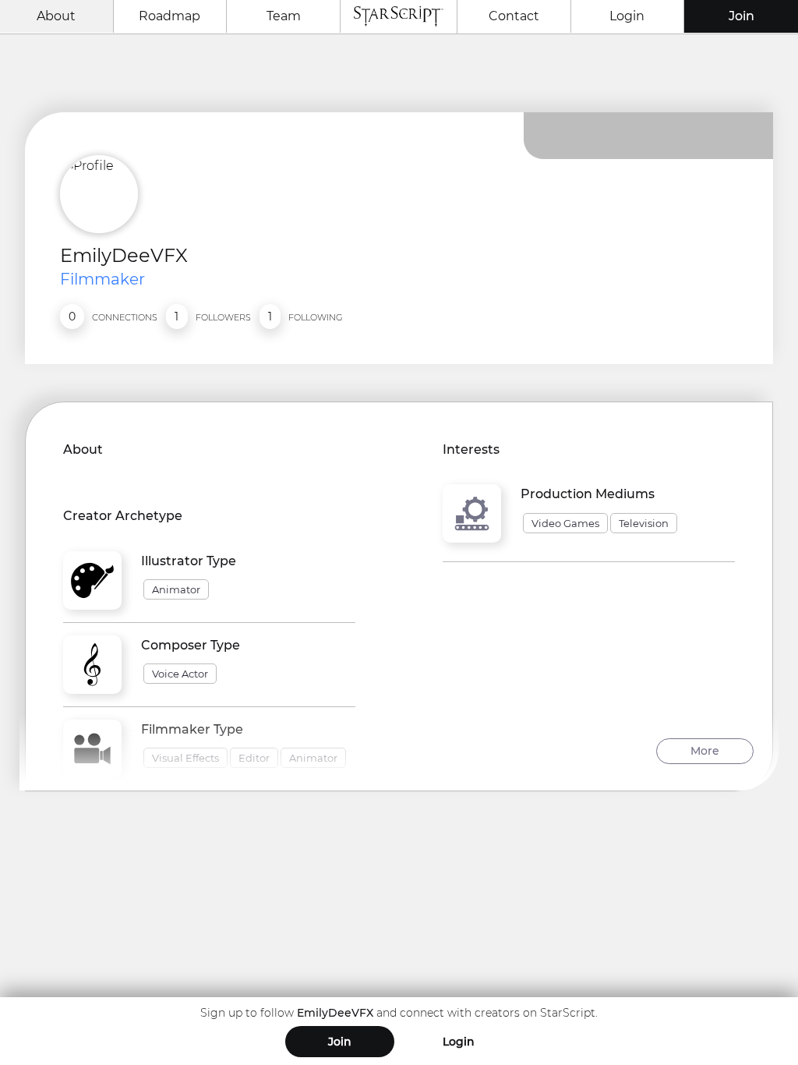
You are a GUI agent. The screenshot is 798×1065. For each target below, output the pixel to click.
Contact (514, 16)
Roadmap (169, 16)
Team (284, 16)
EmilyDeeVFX (124, 255)
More (704, 751)
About (56, 16)
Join (741, 16)
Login (626, 16)
